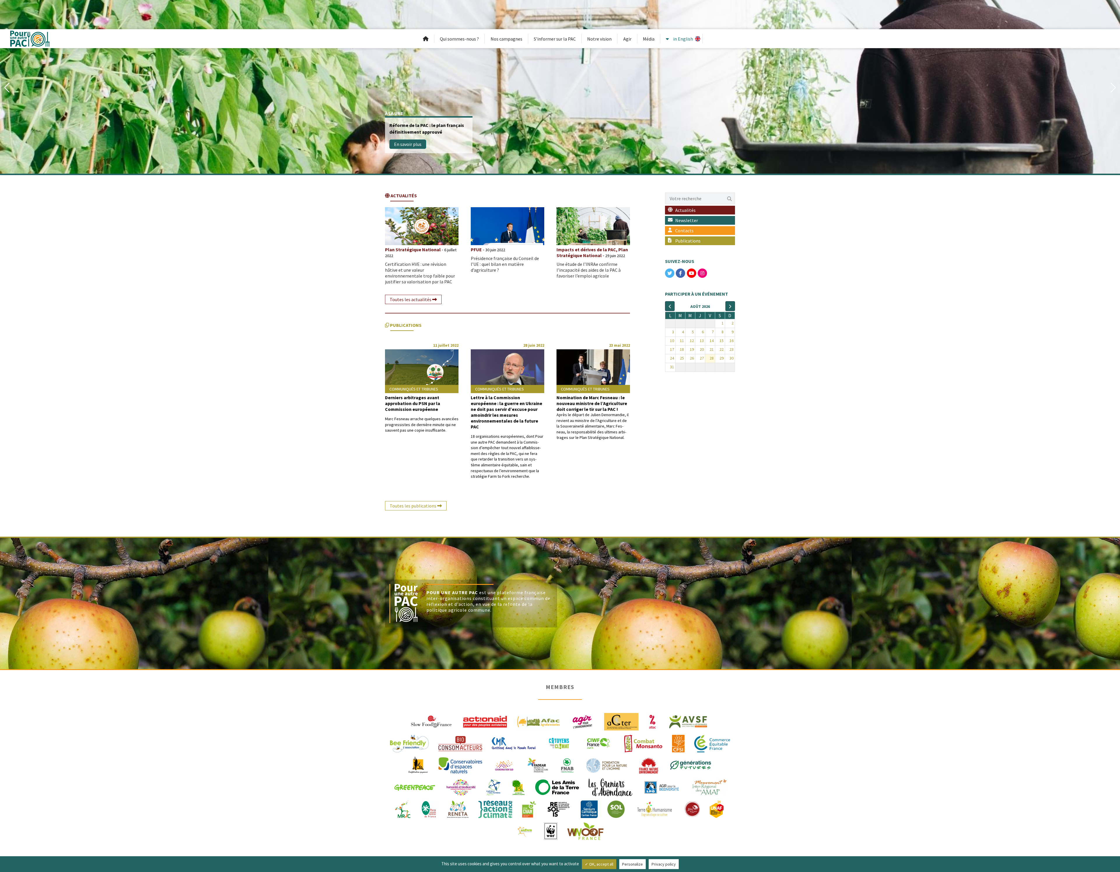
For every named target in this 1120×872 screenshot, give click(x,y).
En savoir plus (407, 144)
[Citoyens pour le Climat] (559, 743)
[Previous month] (670, 306)
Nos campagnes (506, 39)
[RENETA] (457, 809)
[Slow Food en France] (432, 721)
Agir (627, 39)
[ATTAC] (652, 721)
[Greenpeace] (414, 787)
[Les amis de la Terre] (557, 787)
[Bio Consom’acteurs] (460, 743)
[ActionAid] (485, 721)
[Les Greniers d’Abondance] (610, 787)
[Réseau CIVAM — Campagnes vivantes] (529, 809)
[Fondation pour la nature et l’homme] (607, 765)
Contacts (684, 230)
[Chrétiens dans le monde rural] (514, 743)
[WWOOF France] (585, 830)
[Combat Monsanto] (643, 743)
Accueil (425, 38)
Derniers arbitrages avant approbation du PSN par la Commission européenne (412, 403)
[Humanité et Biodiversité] (461, 787)
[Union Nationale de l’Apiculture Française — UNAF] (717, 809)
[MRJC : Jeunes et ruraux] (402, 809)
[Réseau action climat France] (495, 809)
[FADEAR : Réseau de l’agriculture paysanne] (538, 765)
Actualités (685, 210)
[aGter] (621, 721)
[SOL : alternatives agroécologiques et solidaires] (616, 809)
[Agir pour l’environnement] (582, 721)
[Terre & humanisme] (654, 809)
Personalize (632, 864)
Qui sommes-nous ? (459, 39)
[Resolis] (558, 809)
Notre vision (599, 39)
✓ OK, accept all (599, 864)
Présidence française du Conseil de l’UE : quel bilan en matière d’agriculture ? (505, 264)
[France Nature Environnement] (648, 765)
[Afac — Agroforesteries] (538, 721)
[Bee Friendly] (409, 743)
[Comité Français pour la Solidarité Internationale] (678, 743)
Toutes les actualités (411, 299)
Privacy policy (664, 864)
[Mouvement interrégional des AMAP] (709, 787)
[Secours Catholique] (589, 809)
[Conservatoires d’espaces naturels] (460, 765)
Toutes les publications (413, 506)
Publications (688, 241)
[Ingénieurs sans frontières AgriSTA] (493, 787)
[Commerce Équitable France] (712, 743)
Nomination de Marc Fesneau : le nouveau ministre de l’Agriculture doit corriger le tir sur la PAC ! (591, 403)
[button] (7, 87)
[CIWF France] (598, 743)
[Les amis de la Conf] (518, 787)
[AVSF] (688, 721)
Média (648, 39)
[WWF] (550, 830)
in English (683, 39)
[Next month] (730, 306)
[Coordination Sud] (504, 765)
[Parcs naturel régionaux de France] (429, 809)
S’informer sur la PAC (555, 39)
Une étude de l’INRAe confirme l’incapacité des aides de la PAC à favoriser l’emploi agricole (588, 270)
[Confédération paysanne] (418, 765)
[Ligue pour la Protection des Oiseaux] (662, 787)
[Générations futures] (691, 765)
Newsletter (686, 220)
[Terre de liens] (692, 809)
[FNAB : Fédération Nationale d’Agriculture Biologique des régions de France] (567, 765)
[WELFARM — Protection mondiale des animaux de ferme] (525, 830)
